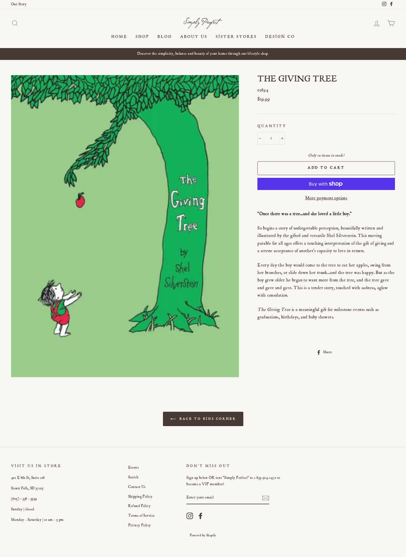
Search (133, 477)
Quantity (271, 126)
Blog (164, 37)
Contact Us (137, 487)
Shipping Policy (140, 497)
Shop (142, 37)
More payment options (326, 198)
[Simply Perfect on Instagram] (189, 516)
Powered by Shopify (203, 535)
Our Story (19, 4)
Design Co (280, 37)
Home (119, 37)
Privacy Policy (139, 525)
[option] (203, 54)
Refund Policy (139, 506)
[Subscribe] (265, 498)
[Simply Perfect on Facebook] (200, 516)
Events (133, 468)
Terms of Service (141, 516)
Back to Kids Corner (207, 419)
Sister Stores (236, 37)
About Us (193, 37)
